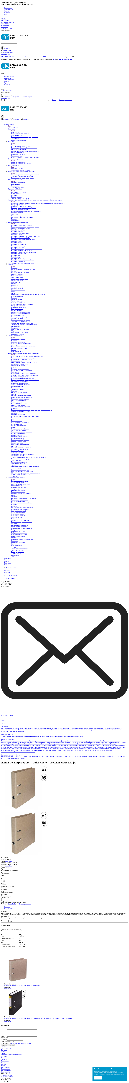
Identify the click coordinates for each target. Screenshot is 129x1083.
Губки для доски (13, 744)
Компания (4, 1056)
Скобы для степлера (32, 750)
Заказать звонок (5, 1067)
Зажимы (26, 744)
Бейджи (64, 742)
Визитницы (103, 742)
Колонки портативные (83, 744)
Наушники (79, 745)
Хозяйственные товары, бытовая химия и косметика (27, 356)
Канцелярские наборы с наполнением (60, 744)
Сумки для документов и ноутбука (92, 741)
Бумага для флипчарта (60, 741)
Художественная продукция (19, 481)
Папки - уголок (13, 747)
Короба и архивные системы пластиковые (41, 741)
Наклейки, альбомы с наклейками (21, 225)
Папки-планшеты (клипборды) (112, 747)
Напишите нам (5, 1069)
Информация (5, 1061)
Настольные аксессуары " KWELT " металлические (60, 745)
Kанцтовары (15, 132)
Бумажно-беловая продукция (9, 736)
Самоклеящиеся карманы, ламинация (15, 750)
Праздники (7, 83)
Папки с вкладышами (75, 747)
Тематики (3, 1051)
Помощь (3, 1065)
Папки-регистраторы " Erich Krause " (39, 756)
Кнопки (74, 744)
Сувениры (14, 268)
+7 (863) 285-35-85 (6, 28)
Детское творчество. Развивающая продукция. (25, 175)
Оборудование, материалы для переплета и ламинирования (27, 745)
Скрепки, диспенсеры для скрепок (88, 750)
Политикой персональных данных (116, 1074)
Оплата (3, 1062)
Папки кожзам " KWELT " (26, 747)
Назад (9, 126)
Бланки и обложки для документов (77, 742)
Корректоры (106, 744)
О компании (4, 1058)
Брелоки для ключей (94, 742)
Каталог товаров (9, 76)
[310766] (26, 809)
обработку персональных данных (21, 1043)
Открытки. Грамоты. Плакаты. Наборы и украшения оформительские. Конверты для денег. (38, 203)
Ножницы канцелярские (113, 745)
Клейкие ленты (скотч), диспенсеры (67, 750)
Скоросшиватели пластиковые (47, 750)
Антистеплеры (37, 742)
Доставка (3, 1064)
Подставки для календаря (50, 748)
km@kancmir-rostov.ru (7, 715)
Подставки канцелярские (65, 748)
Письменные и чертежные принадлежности (43, 736)
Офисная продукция (24, 736)
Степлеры (102, 750)
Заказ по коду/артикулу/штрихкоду (11, 1054)
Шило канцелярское (29, 752)
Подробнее (7, 988)
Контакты (7, 84)
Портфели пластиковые (99, 748)
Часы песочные (18, 752)
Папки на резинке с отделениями (52, 742)
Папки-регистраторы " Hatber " (83, 756)
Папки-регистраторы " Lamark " (16, 758)
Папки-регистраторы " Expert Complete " (62, 756)
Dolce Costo (8, 861)
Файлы (12, 752)
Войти (54, 59)
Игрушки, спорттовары (18, 182)
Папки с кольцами (97, 747)
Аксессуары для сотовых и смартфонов (21, 742)
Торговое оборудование (18, 339)
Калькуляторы (45, 744)
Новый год (14, 145)
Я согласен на (17, 1043)
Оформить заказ (5, 54)
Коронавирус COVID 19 (18, 192)
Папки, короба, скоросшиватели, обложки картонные (27, 748)
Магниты (7, 745)
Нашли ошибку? (6, 1072)
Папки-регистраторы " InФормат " (103, 756)
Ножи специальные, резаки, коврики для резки (15, 741)
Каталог (3, 1046)
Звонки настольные (35, 744)
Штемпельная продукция (75, 736)
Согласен (98, 1078)
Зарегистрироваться (65, 59)
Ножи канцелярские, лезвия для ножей (94, 745)
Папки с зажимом (87, 747)
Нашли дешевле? (6, 896)
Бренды (6, 81)
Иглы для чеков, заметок (74, 741)
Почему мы (7, 78)
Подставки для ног (108, 741)
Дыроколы (21, 744)
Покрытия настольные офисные (82, 748)
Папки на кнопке (52, 747)
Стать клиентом (9, 79)
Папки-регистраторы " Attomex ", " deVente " (14, 756)
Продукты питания (17, 168)
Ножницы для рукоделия (18, 162)
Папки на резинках (63, 747)
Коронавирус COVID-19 (90, 728)
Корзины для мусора (96, 744)
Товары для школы (62, 736)
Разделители (110, 748)
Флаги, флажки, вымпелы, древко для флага (64, 730)
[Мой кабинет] (2, 94)
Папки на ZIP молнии (40, 747)
